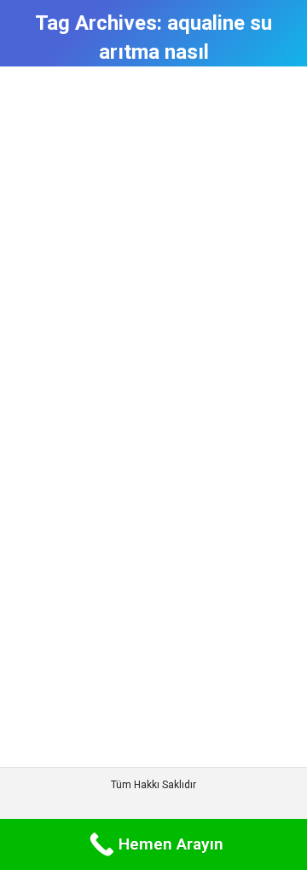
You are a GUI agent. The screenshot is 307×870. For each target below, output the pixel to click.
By (137, 682)
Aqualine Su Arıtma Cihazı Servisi (139, 639)
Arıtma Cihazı (70, 682)
